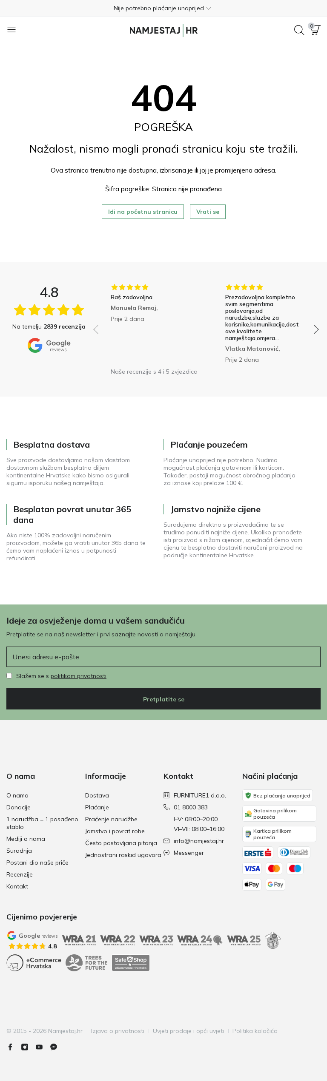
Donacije (18, 807)
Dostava (97, 795)
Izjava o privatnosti (117, 1031)
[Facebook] (13, 1047)
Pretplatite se (163, 699)
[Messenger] (57, 1047)
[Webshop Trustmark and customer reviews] (131, 962)
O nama (17, 795)
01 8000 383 (191, 807)
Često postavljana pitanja (121, 843)
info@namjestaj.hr (199, 841)
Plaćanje (97, 807)
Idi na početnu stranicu (143, 212)
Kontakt (17, 886)
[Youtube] (42, 1047)
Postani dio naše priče (37, 862)
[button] (163, 8)
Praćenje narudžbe (111, 819)
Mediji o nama (25, 839)
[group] (149, 323)
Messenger (189, 853)
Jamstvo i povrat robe (115, 831)
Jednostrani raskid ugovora (123, 855)
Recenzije (19, 874)
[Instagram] (28, 1047)
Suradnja (19, 850)
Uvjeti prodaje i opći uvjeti (188, 1031)
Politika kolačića (255, 1031)
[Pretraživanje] (299, 30)
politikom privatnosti (78, 676)
